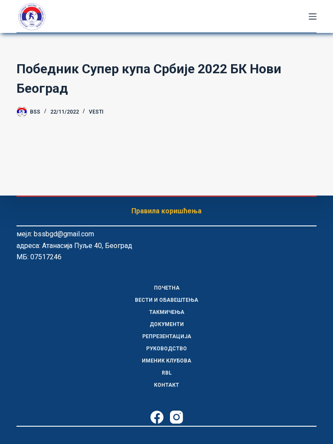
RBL (167, 373)
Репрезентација (166, 336)
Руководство (166, 349)
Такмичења (166, 312)
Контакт (166, 385)
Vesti (96, 112)
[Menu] (313, 16)
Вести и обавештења (166, 300)
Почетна (167, 288)
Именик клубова (166, 361)
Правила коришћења (166, 211)
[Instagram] (176, 417)
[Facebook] (156, 417)
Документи (167, 324)
